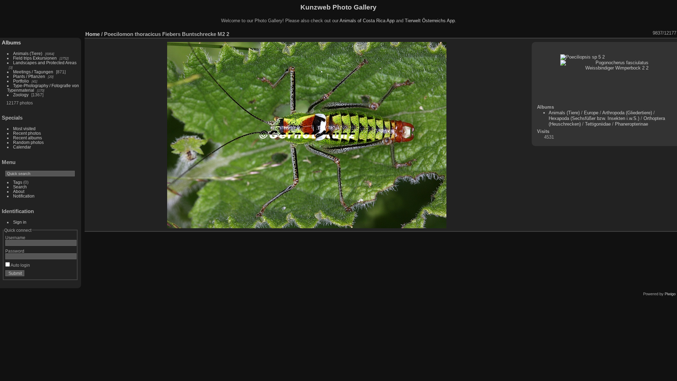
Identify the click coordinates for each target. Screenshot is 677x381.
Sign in (19, 222)
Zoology (21, 94)
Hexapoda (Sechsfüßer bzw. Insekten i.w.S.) (594, 118)
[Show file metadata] (602, 33)
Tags (17, 182)
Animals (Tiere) (27, 53)
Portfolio (21, 81)
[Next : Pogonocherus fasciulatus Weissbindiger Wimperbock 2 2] (648, 33)
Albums (11, 43)
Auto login (20, 265)
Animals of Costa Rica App (367, 20)
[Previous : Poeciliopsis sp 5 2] (639, 33)
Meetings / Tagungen (33, 71)
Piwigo (670, 294)
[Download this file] (611, 33)
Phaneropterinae (631, 124)
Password (14, 251)
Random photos (28, 142)
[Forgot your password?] (69, 274)
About (18, 191)
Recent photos (27, 133)
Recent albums (27, 137)
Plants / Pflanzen (29, 76)
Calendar (22, 147)
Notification (24, 196)
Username (15, 237)
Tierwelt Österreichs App (430, 20)
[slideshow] (593, 33)
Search (20, 187)
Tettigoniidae (598, 124)
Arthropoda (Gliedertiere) (627, 112)
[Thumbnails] (629, 33)
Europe (591, 112)
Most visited (24, 128)
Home (92, 34)
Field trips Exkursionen (35, 58)
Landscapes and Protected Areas (45, 62)
